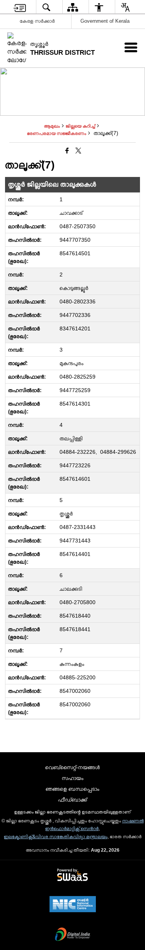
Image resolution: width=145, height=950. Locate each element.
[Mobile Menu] (131, 47)
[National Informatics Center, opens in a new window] (73, 905)
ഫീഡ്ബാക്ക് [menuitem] (72, 800)
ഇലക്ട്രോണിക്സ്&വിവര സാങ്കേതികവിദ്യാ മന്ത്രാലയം (55, 836)
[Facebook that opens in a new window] (67, 151)
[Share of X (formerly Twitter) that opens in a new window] (78, 151)
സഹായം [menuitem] (73, 778)
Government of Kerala (105, 21)
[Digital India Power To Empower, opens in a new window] (72, 935)
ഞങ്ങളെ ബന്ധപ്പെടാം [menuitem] (72, 789)
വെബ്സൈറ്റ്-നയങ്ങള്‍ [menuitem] (72, 767)
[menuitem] (19, 7)
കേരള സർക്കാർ (37, 21)
